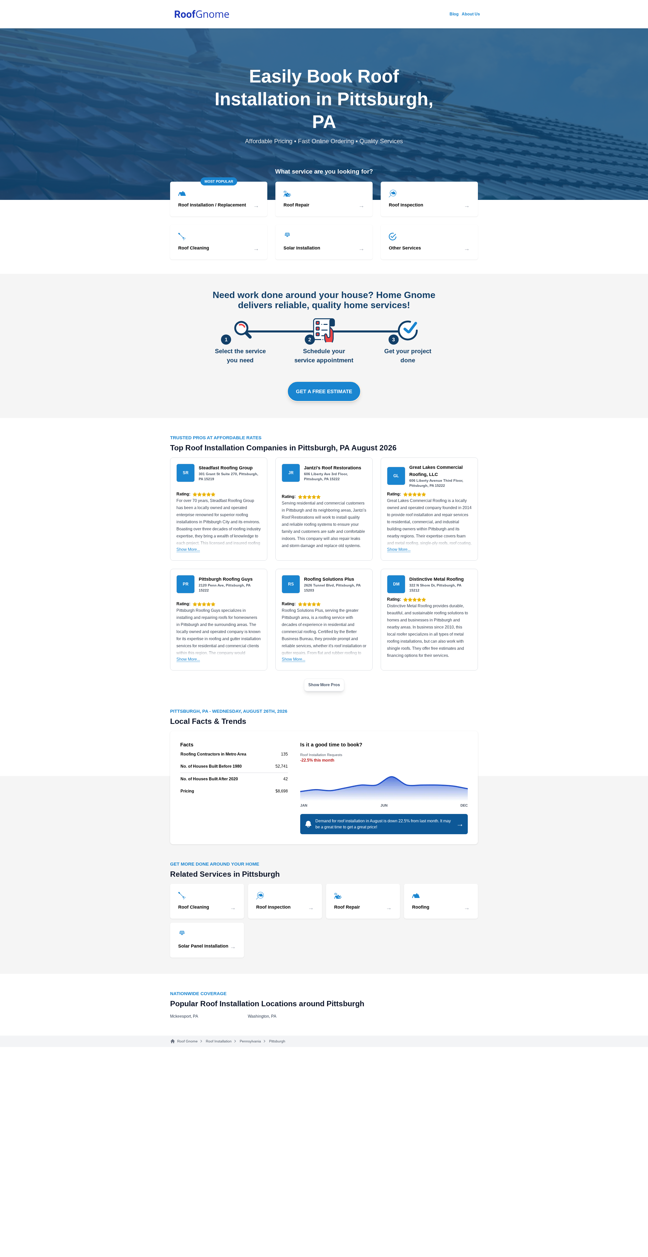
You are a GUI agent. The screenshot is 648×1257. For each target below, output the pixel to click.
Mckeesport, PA (184, 1016)
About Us (471, 14)
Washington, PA (262, 1016)
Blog (454, 14)
